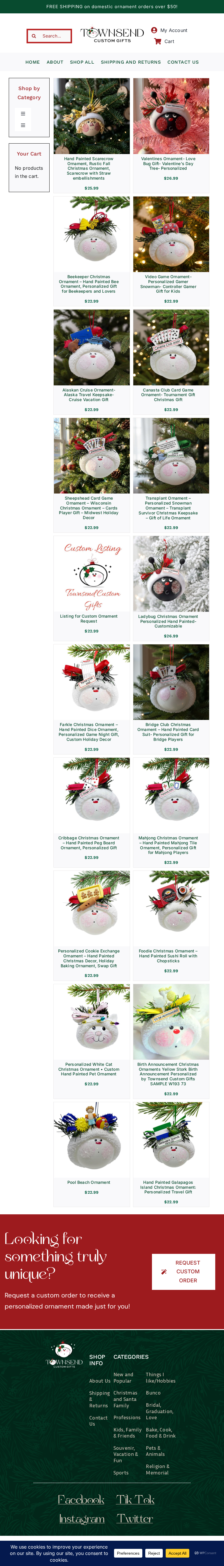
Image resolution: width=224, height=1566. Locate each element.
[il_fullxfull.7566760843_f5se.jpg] (92, 420)
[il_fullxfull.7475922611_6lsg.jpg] (171, 873)
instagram (82, 1520)
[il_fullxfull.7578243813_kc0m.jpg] (171, 420)
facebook (81, 1501)
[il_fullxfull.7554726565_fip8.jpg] (171, 199)
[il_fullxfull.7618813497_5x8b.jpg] (171, 538)
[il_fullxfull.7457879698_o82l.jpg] (92, 873)
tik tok (135, 1501)
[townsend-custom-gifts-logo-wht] (64, 1339)
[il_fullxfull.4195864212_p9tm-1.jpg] (171, 986)
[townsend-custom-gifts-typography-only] (112, 26)
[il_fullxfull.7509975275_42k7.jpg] (92, 760)
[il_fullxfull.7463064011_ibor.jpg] (92, 986)
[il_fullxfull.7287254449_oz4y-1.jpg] (92, 1104)
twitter (134, 1520)
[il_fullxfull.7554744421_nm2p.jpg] (92, 312)
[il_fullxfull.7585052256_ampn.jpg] (171, 80)
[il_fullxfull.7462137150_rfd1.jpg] (171, 760)
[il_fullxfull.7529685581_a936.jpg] (92, 199)
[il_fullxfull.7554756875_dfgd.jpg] (171, 312)
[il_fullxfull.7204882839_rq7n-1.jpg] (171, 1104)
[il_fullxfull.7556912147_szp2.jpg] (92, 538)
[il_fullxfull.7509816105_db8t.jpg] (92, 647)
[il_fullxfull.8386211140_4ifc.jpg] (92, 80)
